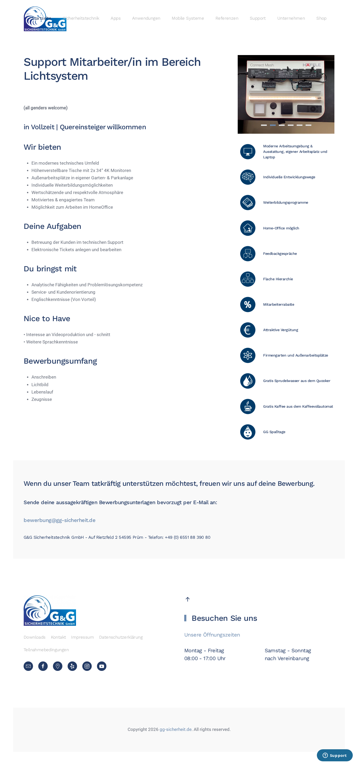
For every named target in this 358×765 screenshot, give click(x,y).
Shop (321, 18)
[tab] (264, 125)
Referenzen (226, 18)
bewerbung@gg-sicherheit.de (59, 520)
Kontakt (58, 637)
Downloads (35, 637)
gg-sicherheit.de (175, 729)
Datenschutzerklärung (121, 637)
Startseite (41, 18)
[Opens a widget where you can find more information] (335, 755)
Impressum (82, 637)
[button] (187, 599)
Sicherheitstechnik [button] (81, 18)
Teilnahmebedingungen (46, 649)
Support (258, 18)
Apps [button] (116, 18)
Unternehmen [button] (291, 18)
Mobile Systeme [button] (188, 18)
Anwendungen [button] (146, 18)
